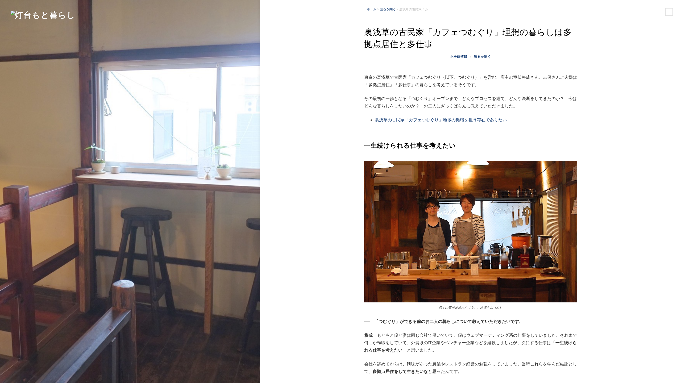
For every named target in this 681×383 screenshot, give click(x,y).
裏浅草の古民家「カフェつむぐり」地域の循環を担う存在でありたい (441, 120)
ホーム (371, 9)
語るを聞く (388, 9)
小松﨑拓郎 (458, 57)
